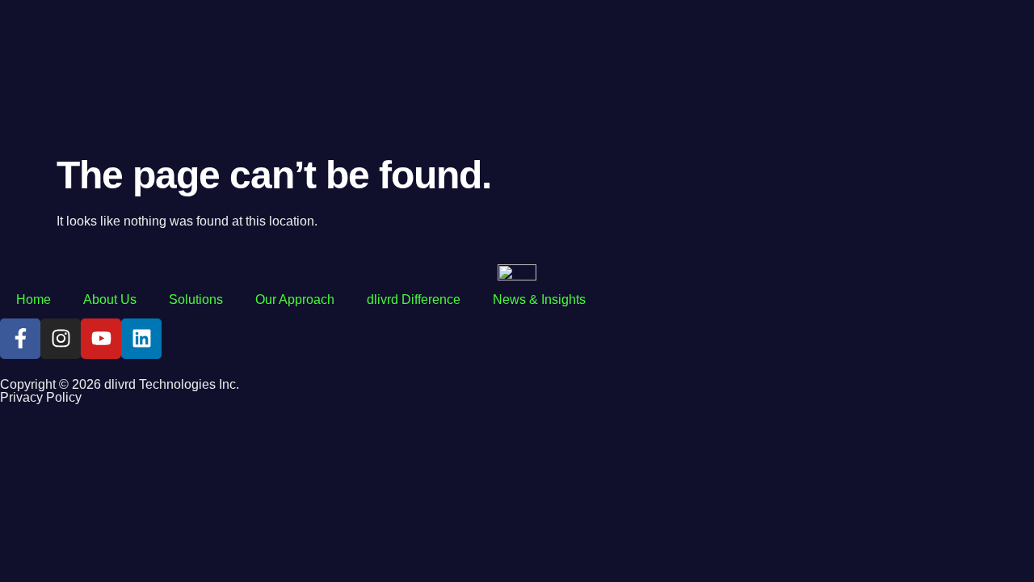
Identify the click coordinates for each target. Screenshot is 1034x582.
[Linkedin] (141, 338)
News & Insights (539, 299)
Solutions (196, 299)
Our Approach (294, 299)
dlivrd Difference (413, 299)
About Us (110, 299)
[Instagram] (60, 338)
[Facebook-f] (20, 338)
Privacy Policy (41, 397)
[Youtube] (101, 338)
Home (33, 299)
